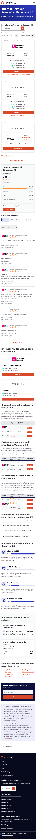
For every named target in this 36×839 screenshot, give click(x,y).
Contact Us (4, 765)
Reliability (5, 191)
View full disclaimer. (7, 156)
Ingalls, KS (7, 670)
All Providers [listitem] (5, 219)
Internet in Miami (5, 802)
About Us (6, 738)
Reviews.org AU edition (9, 775)
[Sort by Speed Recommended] (28, 35)
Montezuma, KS (9, 674)
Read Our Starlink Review (18, 115)
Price (4, 195)
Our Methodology (6, 772)
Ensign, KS (8, 672)
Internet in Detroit (5, 808)
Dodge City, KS (9, 676)
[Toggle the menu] (34, 3)
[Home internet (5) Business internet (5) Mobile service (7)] (9, 35)
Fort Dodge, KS (26, 670)
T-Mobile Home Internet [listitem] (17, 219)
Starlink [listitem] (28, 219)
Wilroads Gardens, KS (28, 672)
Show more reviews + (18, 342)
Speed (4, 187)
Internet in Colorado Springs (8, 811)
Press (2, 768)
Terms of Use (3, 828)
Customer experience (9, 199)
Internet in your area (6, 799)
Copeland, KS (26, 674)
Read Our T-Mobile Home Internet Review (18, 74)
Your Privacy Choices (7, 835)
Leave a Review (8, 209)
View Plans (17, 71)
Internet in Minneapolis (7, 805)
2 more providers (17, 160)
